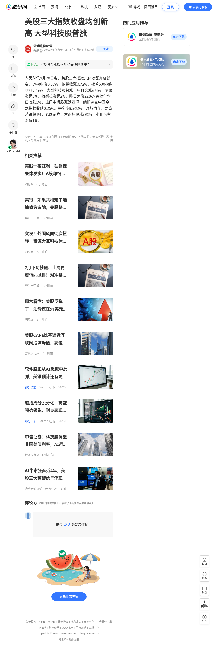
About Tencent (47, 622)
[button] (179, 37)
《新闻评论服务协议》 (81, 503)
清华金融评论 (33, 488)
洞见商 (29, 184)
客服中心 (94, 627)
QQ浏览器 (67, 627)
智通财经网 (32, 353)
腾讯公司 (64, 639)
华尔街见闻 (32, 218)
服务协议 (63, 622)
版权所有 (74, 639)
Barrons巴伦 (47, 387)
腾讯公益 (54, 627)
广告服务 (102, 622)
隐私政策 (76, 622)
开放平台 (89, 622)
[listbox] (69, 321)
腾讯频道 (81, 627)
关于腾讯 (31, 622)
